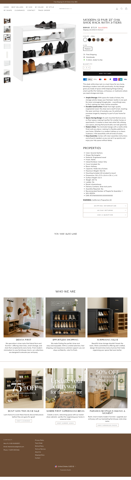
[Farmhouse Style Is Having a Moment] (107, 388)
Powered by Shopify (65, 470)
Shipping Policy (40, 455)
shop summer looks (65, 423)
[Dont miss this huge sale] (24, 388)
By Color (39, 7)
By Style (50, 7)
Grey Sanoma (106, 40)
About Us (38, 452)
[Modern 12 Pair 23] (11, 277)
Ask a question (105, 215)
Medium (88, 49)
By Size (29, 7)
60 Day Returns (105, 210)
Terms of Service (40, 449)
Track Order (44, 10)
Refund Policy (39, 446)
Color (89, 36)
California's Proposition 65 (97, 200)
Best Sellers (17, 7)
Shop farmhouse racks (107, 425)
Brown (94, 40)
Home (6, 7)
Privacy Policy (39, 440)
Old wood (111, 40)
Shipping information (105, 206)
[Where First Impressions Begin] (66, 388)
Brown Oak (102, 40)
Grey (98, 40)
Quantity (88, 64)
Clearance (20, 10)
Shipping (85, 30)
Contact (31, 10)
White (85, 40)
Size (85, 45)
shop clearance (23, 421)
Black (89, 40)
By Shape (8, 10)
